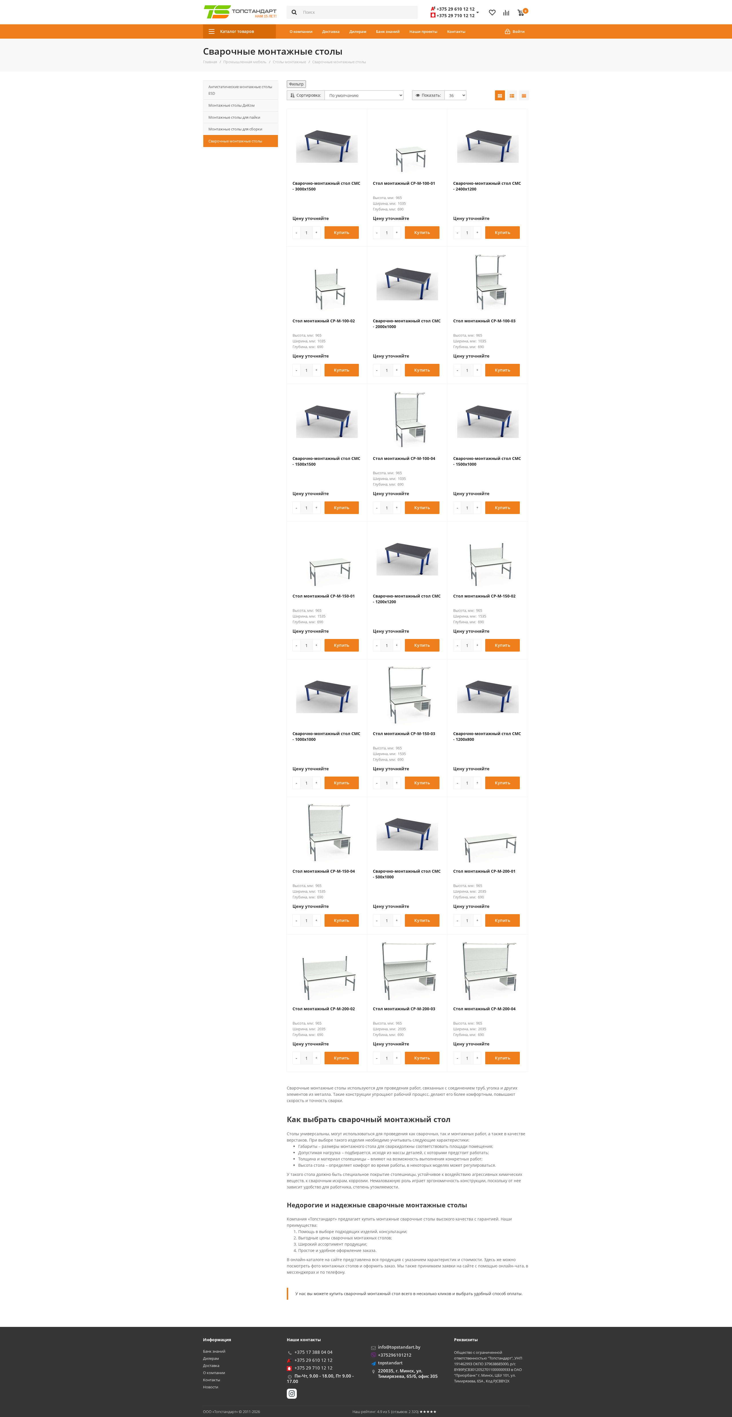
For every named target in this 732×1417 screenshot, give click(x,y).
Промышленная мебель (244, 61)
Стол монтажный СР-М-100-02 (324, 321)
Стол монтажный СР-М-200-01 (484, 871)
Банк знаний (388, 31)
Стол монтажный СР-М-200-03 (404, 1008)
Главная (210, 61)
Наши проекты (423, 31)
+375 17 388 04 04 (314, 1352)
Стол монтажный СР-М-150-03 (404, 733)
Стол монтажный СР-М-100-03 (484, 321)
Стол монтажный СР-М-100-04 (404, 458)
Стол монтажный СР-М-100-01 (404, 183)
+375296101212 (394, 1355)
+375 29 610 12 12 (314, 1360)
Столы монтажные (289, 61)
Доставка (331, 31)
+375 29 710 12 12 (314, 1368)
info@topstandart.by (399, 1347)
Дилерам (357, 31)
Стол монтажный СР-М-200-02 (324, 1008)
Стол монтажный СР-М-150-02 (484, 596)
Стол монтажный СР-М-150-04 (324, 871)
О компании (301, 31)
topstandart (390, 1363)
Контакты (456, 31)
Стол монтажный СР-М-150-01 (324, 596)
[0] (519, 9)
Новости (210, 1387)
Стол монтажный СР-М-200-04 (484, 1008)
